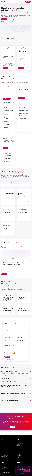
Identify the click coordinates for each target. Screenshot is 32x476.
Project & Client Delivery (4, 454)
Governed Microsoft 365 (4, 456)
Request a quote (21, 68)
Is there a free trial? (5, 378)
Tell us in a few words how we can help (9, 345)
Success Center (3, 467)
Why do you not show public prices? (9, 371)
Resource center (3, 466)
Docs (2, 468)
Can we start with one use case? (8, 403)
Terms (9, 474)
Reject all (19, 471)
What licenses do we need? (7, 397)
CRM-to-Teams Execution (4, 455)
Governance (18, 442)
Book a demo (28, 1)
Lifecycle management (20, 443)
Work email (5, 328)
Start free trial (5, 68)
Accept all (26, 471)
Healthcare (18, 456)
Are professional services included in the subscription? (13, 393)
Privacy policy (28, 469)
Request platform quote (7, 98)
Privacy (7, 474)
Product (9, 1)
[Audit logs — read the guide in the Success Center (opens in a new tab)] (6, 130)
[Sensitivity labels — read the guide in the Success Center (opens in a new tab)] (8, 118)
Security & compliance (19, 446)
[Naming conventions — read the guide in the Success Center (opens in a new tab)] (9, 115)
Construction (18, 458)
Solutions (13, 1)
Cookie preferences (13, 474)
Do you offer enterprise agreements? (9, 400)
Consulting (18, 454)
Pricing (20, 1)
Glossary (2, 465)
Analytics (18, 444)
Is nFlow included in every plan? (8, 390)
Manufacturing (19, 455)
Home (2, 5)
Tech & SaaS (18, 457)
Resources (16, 1)
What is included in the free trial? (8, 381)
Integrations (18, 445)
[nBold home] (3, 1)
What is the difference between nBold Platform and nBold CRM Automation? (14, 386)
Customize (23, 473)
